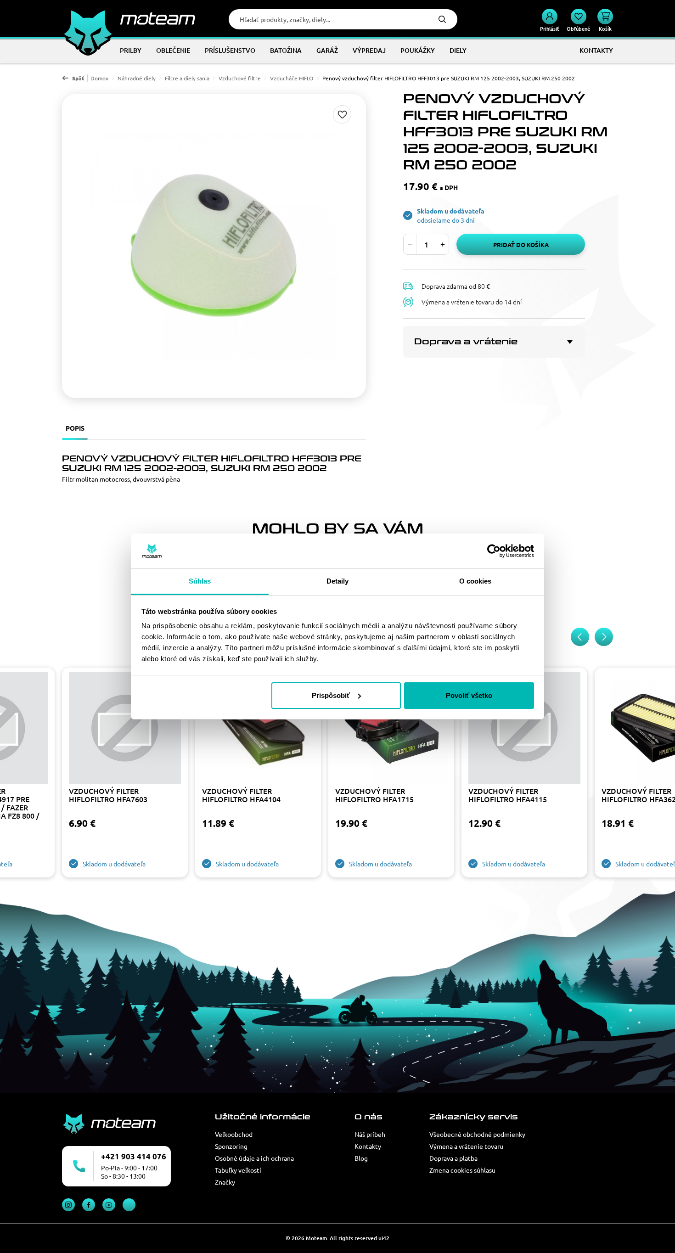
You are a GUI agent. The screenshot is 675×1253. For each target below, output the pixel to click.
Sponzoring (231, 1146)
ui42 (383, 1238)
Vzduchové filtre (240, 78)
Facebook (88, 1204)
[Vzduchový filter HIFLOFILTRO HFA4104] (258, 729)
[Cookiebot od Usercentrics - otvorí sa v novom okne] (494, 551)
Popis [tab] (75, 428)
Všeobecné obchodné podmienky (477, 1134)
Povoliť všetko (469, 695)
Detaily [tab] (337, 581)
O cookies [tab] (475, 581)
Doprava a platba (453, 1158)
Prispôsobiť (331, 695)
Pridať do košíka (521, 244)
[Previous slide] (580, 637)
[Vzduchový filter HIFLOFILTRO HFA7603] (125, 729)
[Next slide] (604, 637)
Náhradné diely (137, 78)
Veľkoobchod (234, 1134)
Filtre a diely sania (187, 78)
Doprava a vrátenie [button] (466, 342)
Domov (99, 78)
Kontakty (367, 1146)
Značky (225, 1182)
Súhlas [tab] (200, 581)
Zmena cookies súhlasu (462, 1170)
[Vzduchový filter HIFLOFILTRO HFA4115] (524, 729)
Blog (361, 1158)
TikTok (129, 1204)
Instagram (68, 1204)
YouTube (108, 1204)
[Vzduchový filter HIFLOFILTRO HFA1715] (391, 729)
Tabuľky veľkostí (238, 1170)
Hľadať (442, 19)
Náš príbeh (369, 1134)
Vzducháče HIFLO (291, 78)
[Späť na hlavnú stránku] (128, 18)
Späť (78, 78)
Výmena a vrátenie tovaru (466, 1146)
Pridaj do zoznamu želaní (342, 114)
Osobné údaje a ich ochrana (254, 1158)
